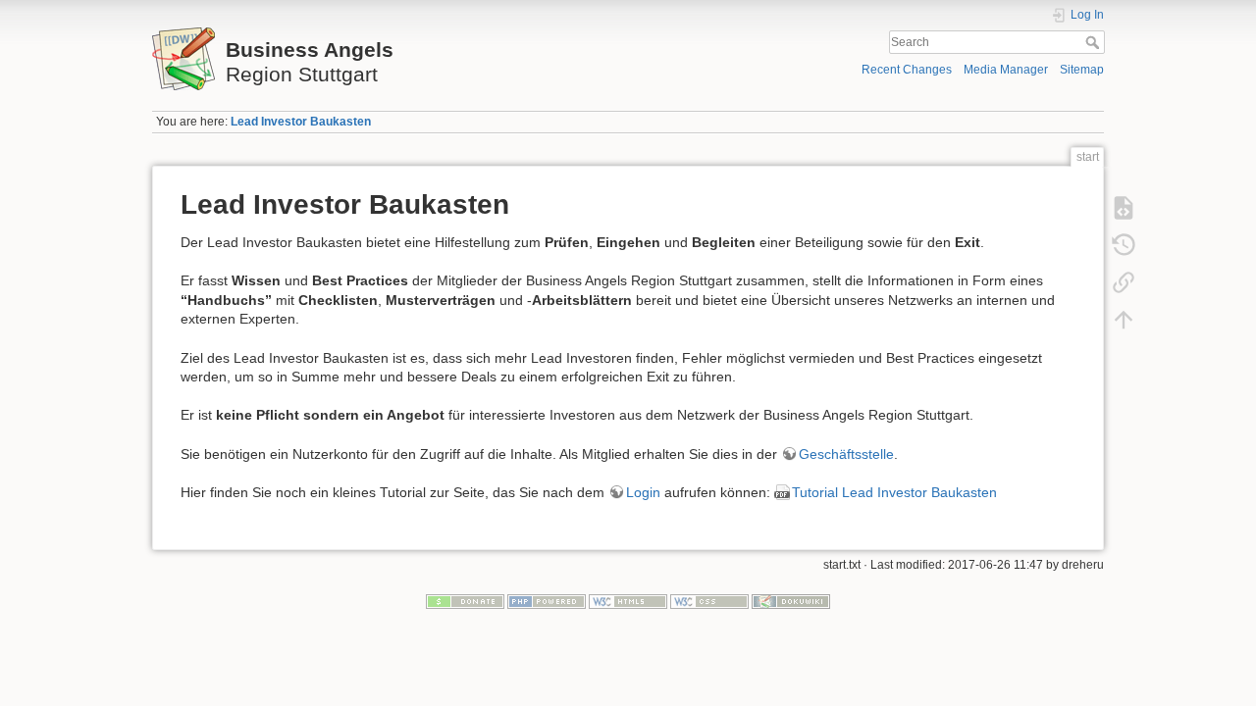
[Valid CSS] (709, 601)
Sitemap (1082, 69)
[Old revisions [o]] (1123, 245)
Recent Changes (907, 69)
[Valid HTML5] (628, 601)
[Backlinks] (1123, 282)
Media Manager (1006, 69)
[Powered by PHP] (546, 601)
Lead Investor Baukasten (301, 121)
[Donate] (465, 601)
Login (643, 492)
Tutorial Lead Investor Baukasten (894, 492)
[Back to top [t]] (1123, 319)
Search (1094, 42)
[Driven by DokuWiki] (791, 601)
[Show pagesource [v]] (1123, 208)
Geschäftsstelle (846, 454)
